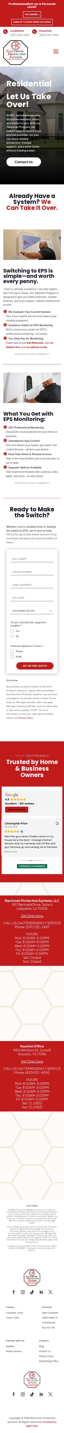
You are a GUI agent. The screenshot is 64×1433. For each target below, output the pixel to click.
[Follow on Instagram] (23, 1292)
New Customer (50, 1312)
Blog (41, 1346)
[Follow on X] (50, 1292)
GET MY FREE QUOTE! (35, 665)
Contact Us (45, 1351)
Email (18, 656)
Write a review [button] (16, 809)
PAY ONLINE (31, 14)
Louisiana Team (14, 1312)
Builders (10, 1346)
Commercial (48, 1322)
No (17, 636)
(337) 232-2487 (19, 35)
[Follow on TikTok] (32, 1292)
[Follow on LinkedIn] (41, 1292)
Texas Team (12, 1317)
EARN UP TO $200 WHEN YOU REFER (32, 22)
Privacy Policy (46, 1356)
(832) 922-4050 (48, 35)
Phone (19, 651)
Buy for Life (48, 1327)
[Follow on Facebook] (14, 1292)
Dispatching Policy (48, 1361)
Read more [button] (11, 851)
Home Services (14, 1351)
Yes (18, 630)
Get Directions (32, 1061)
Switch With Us (50, 1317)
